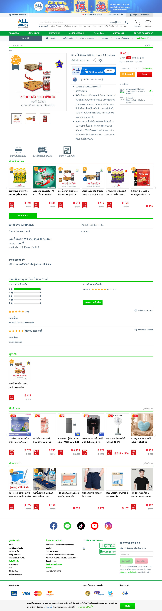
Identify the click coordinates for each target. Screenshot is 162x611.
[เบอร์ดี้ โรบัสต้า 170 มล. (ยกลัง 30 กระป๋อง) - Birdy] (20, 370)
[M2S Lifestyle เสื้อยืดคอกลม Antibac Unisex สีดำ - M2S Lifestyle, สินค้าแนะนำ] (142, 479)
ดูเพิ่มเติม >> (148, 408)
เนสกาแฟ (123, 26)
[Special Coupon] (81, 6)
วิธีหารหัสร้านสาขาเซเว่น (17, 558)
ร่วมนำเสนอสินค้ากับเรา (54, 564)
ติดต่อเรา (49, 567)
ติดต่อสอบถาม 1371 (18, 15)
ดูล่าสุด (13, 354)
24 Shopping (13, 564)
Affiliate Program (15, 574)
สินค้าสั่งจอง (118, 33)
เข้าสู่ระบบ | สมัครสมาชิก (141, 15)
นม (85, 26)
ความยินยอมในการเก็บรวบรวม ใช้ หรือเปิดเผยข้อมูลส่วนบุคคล (61, 560)
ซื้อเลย (144, 74)
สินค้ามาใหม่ (54, 33)
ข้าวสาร (74, 26)
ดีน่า (117, 26)
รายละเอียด (23, 215)
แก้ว (106, 26)
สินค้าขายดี (14, 33)
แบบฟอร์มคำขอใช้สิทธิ (53, 571)
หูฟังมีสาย (67, 26)
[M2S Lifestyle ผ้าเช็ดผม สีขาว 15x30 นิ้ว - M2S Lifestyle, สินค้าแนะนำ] (117, 479)
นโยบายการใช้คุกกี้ (52, 551)
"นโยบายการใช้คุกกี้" (85, 607)
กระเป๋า (101, 26)
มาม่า (89, 26)
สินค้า (24, 38)
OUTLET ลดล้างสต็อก (143, 33)
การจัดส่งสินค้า (14, 551)
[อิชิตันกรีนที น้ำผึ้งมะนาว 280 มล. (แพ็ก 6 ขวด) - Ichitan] (20, 177)
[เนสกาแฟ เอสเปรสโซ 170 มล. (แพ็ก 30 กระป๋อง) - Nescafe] (44, 177)
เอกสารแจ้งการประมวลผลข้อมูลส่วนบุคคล (60, 555)
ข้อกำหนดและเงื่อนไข (54, 540)
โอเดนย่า (59, 26)
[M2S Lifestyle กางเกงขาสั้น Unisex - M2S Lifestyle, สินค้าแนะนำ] (93, 479)
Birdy (11, 50)
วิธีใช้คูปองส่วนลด (15, 555)
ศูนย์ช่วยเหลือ (14, 540)
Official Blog (13, 571)
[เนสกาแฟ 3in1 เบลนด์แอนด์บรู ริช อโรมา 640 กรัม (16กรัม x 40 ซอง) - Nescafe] (142, 177)
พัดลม (95, 26)
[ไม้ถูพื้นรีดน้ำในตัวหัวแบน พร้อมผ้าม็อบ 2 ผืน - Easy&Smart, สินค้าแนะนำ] (44, 479)
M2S (10, 567)
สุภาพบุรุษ (126, 561)
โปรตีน (111, 26)
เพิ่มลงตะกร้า (129, 74)
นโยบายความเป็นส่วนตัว (128, 572)
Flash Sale (99, 33)
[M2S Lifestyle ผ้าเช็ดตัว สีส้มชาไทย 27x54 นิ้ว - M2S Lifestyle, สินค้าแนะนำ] (69, 479)
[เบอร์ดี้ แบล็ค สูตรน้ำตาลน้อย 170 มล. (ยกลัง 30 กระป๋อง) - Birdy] (69, 177)
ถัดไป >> (149, 45)
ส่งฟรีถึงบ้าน (33, 33)
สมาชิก (11, 545)
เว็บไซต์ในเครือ (14, 561)
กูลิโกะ (53, 26)
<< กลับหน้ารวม (16, 45)
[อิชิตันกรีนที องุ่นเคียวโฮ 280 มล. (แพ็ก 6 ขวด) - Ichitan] (117, 177)
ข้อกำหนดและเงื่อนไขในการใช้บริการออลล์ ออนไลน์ (60, 546)
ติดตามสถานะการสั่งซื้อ (115, 15)
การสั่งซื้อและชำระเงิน (16, 548)
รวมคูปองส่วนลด (76, 33)
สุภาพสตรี (141, 561)
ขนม (80, 26)
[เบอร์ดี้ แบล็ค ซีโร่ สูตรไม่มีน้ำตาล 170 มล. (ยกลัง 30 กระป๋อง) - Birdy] (93, 177)
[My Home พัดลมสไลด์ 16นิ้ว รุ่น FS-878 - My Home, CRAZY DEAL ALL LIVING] (117, 424)
